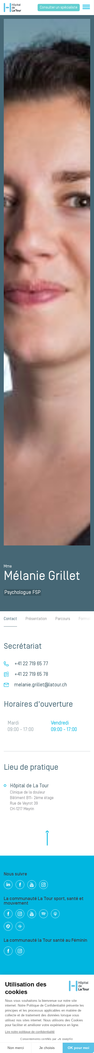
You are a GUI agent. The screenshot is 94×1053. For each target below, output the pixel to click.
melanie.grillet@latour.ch (40, 685)
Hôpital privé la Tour (12, 7)
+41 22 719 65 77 (31, 664)
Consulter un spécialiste (58, 8)
